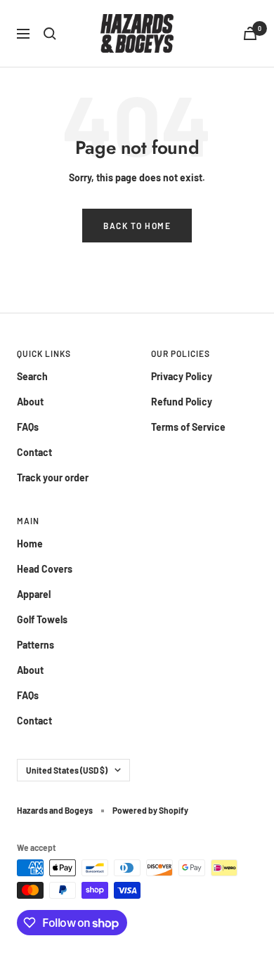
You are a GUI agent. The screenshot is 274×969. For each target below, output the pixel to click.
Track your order (53, 477)
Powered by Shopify (150, 810)
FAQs (28, 427)
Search (32, 376)
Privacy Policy (181, 376)
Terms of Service (188, 427)
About (30, 402)
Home (30, 543)
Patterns (35, 645)
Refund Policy (181, 402)
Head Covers (44, 569)
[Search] (50, 33)
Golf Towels (42, 619)
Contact (34, 452)
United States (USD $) (66, 770)
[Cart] (250, 33)
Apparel (34, 594)
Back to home (137, 225)
